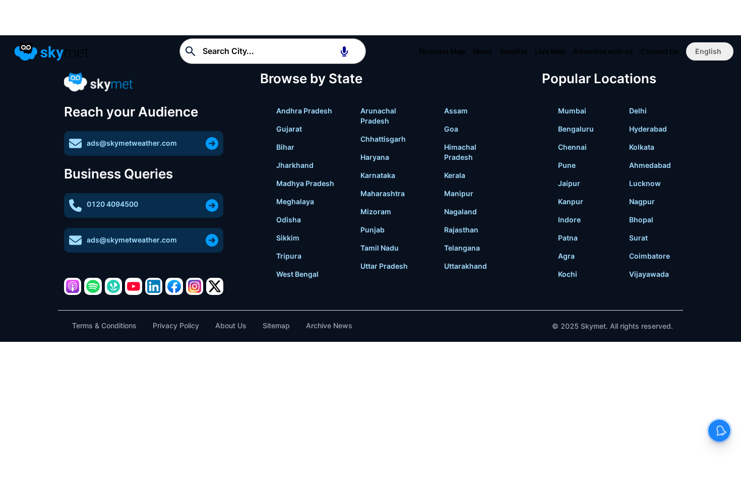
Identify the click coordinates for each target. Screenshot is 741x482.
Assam (456, 110)
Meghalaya (295, 201)
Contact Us (659, 51)
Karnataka (377, 175)
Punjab (372, 229)
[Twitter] (214, 286)
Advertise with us (603, 51)
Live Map (550, 51)
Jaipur (569, 183)
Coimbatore (649, 256)
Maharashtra (382, 193)
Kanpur (570, 201)
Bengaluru (576, 129)
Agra (566, 256)
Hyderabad (648, 129)
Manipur (458, 193)
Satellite (513, 51)
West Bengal (297, 274)
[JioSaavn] (113, 286)
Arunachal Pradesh (378, 115)
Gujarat (289, 129)
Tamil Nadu (379, 248)
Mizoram (375, 211)
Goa (451, 129)
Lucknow (645, 183)
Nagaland (460, 211)
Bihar (285, 147)
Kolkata (641, 147)
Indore (569, 219)
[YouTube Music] (133, 286)
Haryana (374, 157)
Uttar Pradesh (384, 266)
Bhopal (641, 219)
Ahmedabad (650, 165)
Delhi (638, 110)
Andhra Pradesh (304, 110)
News (482, 51)
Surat (638, 237)
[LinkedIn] (153, 286)
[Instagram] (194, 286)
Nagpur (642, 201)
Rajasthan (461, 229)
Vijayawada (649, 274)
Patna (568, 237)
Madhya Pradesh (305, 183)
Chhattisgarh (383, 139)
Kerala (454, 175)
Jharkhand (295, 165)
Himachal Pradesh (460, 152)
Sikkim (287, 237)
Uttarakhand (465, 266)
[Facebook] (173, 286)
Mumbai (572, 110)
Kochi (567, 274)
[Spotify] (92, 286)
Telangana (462, 248)
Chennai (572, 147)
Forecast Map (442, 51)
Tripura (288, 256)
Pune (567, 165)
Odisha (288, 219)
